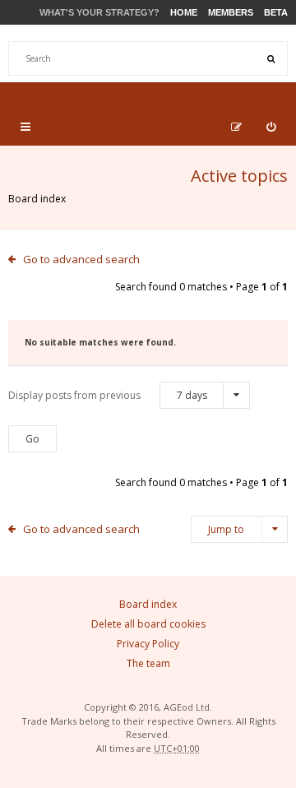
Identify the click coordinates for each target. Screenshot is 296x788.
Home (183, 12)
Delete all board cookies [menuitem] (148, 624)
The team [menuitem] (148, 663)
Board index (37, 199)
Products (173, 92)
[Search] (270, 58)
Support (250, 92)
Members (230, 12)
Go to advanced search (81, 259)
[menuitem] (271, 127)
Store (105, 92)
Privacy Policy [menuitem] (148, 644)
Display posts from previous (107, 395)
